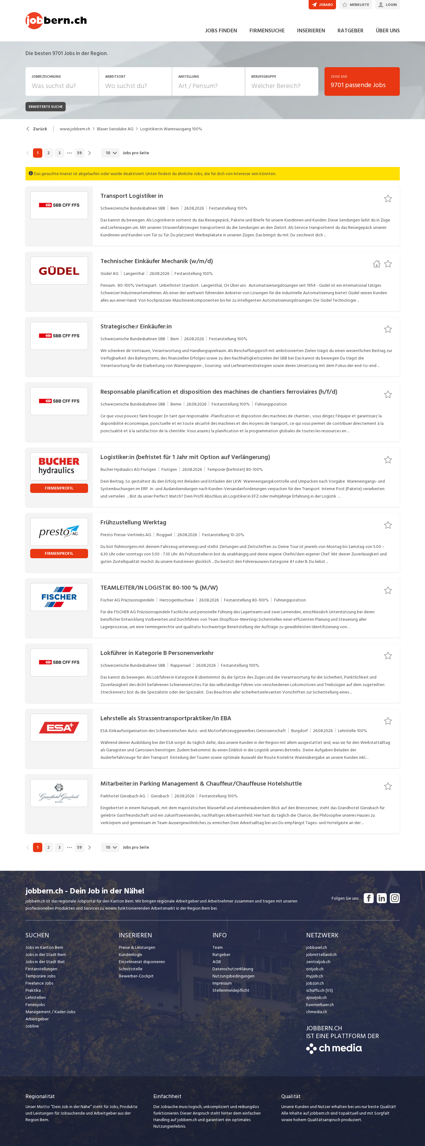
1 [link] (37, 153)
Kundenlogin (130, 954)
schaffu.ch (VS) (319, 990)
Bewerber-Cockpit (136, 976)
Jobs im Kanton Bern (44, 947)
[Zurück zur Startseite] (334, 1052)
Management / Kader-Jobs (50, 1011)
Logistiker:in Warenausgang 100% (171, 129)
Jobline (32, 1026)
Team (218, 947)
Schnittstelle (130, 968)
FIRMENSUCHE (267, 30)
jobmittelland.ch (321, 954)
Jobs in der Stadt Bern (46, 954)
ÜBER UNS (388, 30)
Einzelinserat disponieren (142, 961)
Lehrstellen (36, 997)
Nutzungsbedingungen (234, 976)
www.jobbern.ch (75, 129)
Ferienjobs (35, 1004)
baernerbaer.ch (320, 1004)
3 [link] (59, 153)
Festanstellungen (41, 968)
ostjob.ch (315, 968)
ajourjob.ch (316, 997)
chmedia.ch (316, 1011)
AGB (217, 961)
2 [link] (48, 153)
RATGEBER (350, 30)
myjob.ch (314, 976)
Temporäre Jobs (40, 976)
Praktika (33, 990)
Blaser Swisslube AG (115, 129)
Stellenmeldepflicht (231, 990)
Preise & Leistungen (137, 947)
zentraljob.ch (318, 961)
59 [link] (79, 153)
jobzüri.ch (315, 983)
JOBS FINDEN (221, 30)
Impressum (222, 983)
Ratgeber (221, 954)
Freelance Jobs (39, 983)
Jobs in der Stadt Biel (45, 961)
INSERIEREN (311, 30)
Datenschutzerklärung (233, 968)
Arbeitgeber (37, 1019)
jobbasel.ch (316, 947)
